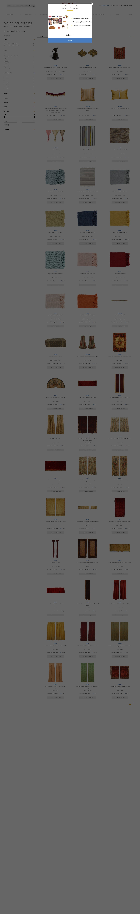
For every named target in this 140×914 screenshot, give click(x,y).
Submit (70, 40)
